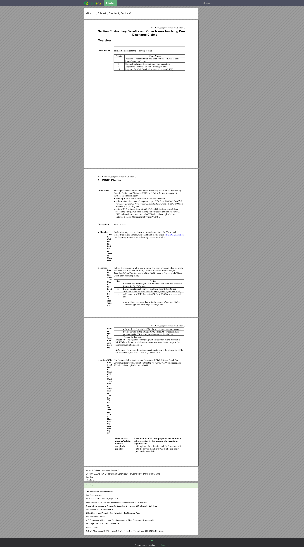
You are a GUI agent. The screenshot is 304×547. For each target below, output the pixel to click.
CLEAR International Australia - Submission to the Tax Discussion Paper (113, 513)
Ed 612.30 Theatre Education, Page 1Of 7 (102, 499)
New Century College (94, 495)
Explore (110, 3)
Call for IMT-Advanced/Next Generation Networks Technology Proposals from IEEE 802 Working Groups (125, 531)
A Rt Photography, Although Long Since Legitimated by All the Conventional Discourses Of (120, 520)
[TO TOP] (152, 540)
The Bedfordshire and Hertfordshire (99, 491)
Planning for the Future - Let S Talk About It (102, 523)
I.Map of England (92, 527)
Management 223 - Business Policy (99, 509)
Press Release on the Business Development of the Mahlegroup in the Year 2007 (116, 502)
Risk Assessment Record (95, 516)
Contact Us (165, 545)
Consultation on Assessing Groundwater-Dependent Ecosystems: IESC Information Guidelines (121, 506)
